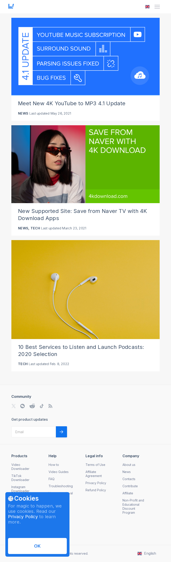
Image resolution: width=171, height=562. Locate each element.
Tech (35, 228)
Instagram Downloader (20, 489)
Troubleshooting (61, 486)
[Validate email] (61, 431)
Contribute (130, 486)
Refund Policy (96, 490)
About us (128, 465)
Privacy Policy (23, 516)
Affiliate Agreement (94, 474)
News (23, 113)
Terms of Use (95, 465)
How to (54, 465)
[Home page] (11, 7)
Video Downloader (20, 467)
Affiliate (127, 493)
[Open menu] (157, 6)
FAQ (52, 479)
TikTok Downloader (20, 478)
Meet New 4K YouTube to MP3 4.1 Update (71, 103)
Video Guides (59, 472)
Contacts (128, 479)
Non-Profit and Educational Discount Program (133, 506)
